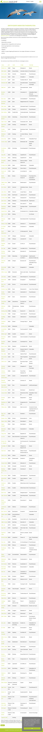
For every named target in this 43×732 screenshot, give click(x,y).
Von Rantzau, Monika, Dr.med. (3, 150)
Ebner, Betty (3, 466)
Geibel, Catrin (3, 361)
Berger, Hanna (4, 346)
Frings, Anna (3, 433)
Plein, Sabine (3, 353)
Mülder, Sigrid (4, 333)
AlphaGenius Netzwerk (5, 35)
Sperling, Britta (4, 326)
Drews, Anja (3, 138)
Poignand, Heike (4, 717)
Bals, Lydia (3, 623)
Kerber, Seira (3, 79)
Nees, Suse (3, 542)
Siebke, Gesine (4, 455)
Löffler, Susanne (4, 522)
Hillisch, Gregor (4, 272)
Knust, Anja (3, 98)
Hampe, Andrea (4, 463)
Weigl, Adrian (3, 598)
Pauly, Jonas (3, 157)
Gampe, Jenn (3, 76)
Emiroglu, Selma (4, 165)
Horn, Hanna (3, 187)
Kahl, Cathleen (4, 112)
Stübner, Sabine (4, 646)
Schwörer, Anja (4, 458)
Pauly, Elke (3, 154)
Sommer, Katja (4, 141)
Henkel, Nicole (4, 211)
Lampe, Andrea (4, 392)
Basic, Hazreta (4, 511)
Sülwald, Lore (3, 68)
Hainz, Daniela (4, 475)
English (31, 1)
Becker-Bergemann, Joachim (3, 502)
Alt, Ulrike (3, 627)
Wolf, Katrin (3, 450)
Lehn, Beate (3, 276)
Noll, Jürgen (3, 708)
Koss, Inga (3, 248)
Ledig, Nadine (3, 576)
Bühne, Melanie (4, 682)
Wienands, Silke (4, 82)
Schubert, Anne (4, 168)
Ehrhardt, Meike (4, 537)
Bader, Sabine (4, 616)
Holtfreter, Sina (4, 519)
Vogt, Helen (3, 527)
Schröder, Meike (4, 197)
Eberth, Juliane (4, 74)
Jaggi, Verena (3, 687)
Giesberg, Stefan (4, 311)
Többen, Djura (4, 407)
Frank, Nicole (3, 668)
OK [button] (32, 728)
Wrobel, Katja (3, 109)
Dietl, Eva (3, 610)
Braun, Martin (4, 649)
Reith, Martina (4, 545)
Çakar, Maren (4, 191)
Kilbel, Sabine (3, 71)
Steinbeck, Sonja (4, 289)
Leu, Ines (3, 436)
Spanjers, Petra (4, 418)
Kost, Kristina (3, 194)
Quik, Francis (3, 200)
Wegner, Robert (4, 421)
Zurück (2, 725)
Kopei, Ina (3, 571)
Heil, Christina (4, 564)
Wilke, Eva (3, 525)
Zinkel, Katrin (3, 613)
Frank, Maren (3, 236)
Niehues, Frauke (4, 223)
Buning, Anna (3, 313)
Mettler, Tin (3, 692)
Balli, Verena (3, 492)
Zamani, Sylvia (4, 390)
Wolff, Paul (3, 87)
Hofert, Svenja (4, 121)
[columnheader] (4, 65)
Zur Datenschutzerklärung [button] (29, 725)
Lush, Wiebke (3, 203)
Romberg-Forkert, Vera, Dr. (4, 470)
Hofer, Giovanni (4, 495)
